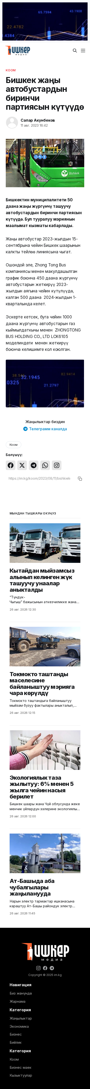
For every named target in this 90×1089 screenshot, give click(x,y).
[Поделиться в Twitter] (22, 465)
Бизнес (16, 1034)
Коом (11, 70)
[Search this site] (75, 50)
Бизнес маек (20, 1067)
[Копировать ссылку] (80, 478)
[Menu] (83, 50)
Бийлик (16, 1042)
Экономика (19, 1026)
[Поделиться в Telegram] (33, 465)
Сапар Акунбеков (38, 120)
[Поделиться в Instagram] (56, 465)
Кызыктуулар (21, 1075)
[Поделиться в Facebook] (10, 465)
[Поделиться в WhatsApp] (45, 465)
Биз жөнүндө (21, 993)
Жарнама (17, 1001)
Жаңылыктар (21, 1018)
